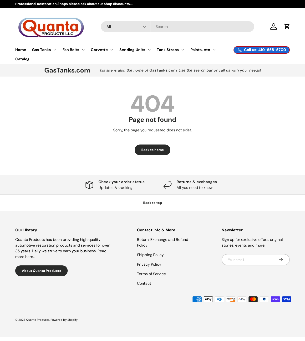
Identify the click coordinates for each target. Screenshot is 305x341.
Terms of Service (151, 273)
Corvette (99, 49)
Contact (144, 283)
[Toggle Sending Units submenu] (149, 49)
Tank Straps (168, 49)
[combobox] (177, 26)
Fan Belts (70, 49)
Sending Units (132, 49)
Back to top (152, 203)
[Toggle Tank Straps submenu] (183, 49)
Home (20, 49)
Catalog (22, 59)
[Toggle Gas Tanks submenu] (55, 49)
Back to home (152, 150)
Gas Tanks (41, 49)
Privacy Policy (149, 264)
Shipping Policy (150, 254)
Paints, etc (200, 49)
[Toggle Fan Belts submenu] (83, 49)
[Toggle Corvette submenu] (112, 49)
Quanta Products (37, 320)
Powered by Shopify (64, 320)
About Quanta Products (41, 271)
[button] (287, 26)
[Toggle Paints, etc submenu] (214, 49)
